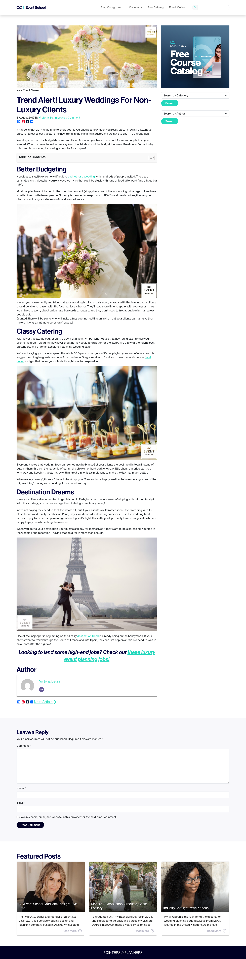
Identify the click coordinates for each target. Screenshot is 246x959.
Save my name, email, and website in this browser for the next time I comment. (68, 817)
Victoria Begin (48, 117)
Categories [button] (111, 7)
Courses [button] (134, 7)
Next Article (43, 702)
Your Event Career (28, 90)
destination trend (88, 636)
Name (21, 788)
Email (21, 802)
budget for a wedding (81, 176)
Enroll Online (177, 7)
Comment (24, 745)
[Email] (41, 689)
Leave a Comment (68, 117)
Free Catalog (155, 7)
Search (169, 103)
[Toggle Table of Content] (150, 158)
